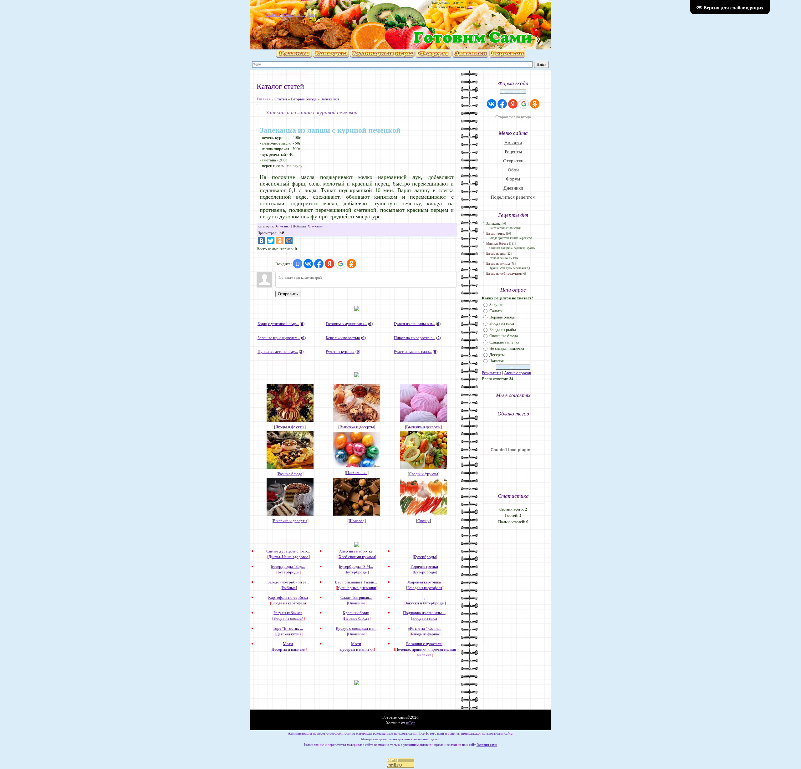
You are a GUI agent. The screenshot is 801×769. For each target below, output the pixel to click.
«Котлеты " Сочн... (424, 628)
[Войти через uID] (297, 263)
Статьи (280, 99)
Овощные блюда (503, 336)
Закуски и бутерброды (425, 603)
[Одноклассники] (279, 240)
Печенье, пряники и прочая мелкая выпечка (425, 652)
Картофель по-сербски (288, 597)
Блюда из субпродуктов (504, 273)
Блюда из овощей (288, 618)
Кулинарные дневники (356, 587)
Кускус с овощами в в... (356, 628)
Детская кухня (288, 634)
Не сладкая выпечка (506, 348)
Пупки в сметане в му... (278, 351)
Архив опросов (517, 372)
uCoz (410, 723)
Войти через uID (513, 91)
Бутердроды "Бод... (288, 566)
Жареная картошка (424, 582)
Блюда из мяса (424, 618)
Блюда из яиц (496, 253)
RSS (469, 7)
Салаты (496, 310)
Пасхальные (356, 472)
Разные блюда (290, 473)
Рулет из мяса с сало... (413, 351)
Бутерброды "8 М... (356, 566)
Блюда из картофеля (424, 587)
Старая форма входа (513, 117)
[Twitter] (270, 240)
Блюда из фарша (425, 634)
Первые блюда (356, 618)
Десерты (497, 354)
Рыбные (289, 587)
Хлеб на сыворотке (356, 551)
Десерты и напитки (288, 649)
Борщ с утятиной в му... (278, 323)
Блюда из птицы (498, 263)
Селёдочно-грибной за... (288, 582)
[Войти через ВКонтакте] (308, 263)
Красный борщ (356, 612)
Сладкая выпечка (504, 342)
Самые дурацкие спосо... (288, 551)
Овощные (356, 603)
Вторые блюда (304, 99)
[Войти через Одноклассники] (351, 263)
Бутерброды (425, 556)
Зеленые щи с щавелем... (279, 337)
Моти (288, 643)
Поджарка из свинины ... (424, 612)
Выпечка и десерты (356, 427)
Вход (311, 14)
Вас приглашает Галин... (356, 582)
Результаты (491, 372)
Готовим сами (487, 744)
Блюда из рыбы (502, 329)
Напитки (496, 361)
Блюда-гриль (495, 233)
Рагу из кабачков (287, 612)
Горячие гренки (424, 566)
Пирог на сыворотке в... (414, 337)
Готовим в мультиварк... (346, 323)
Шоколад (357, 520)
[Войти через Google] (340, 264)
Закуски (496, 304)
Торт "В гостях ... (288, 628)
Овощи (423, 520)
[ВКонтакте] (261, 240)
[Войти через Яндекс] (329, 263)
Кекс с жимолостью (343, 337)
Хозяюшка (315, 226)
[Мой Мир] (289, 240)
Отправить (288, 294)
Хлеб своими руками (357, 556)
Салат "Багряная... (356, 597)
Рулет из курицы (340, 351)
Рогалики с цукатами (424, 643)
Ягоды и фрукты (289, 427)
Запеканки (330, 99)
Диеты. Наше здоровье (288, 556)
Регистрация (293, 14)
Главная (273, 14)
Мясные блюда (497, 243)
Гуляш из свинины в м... (414, 323)
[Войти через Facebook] (319, 263)
